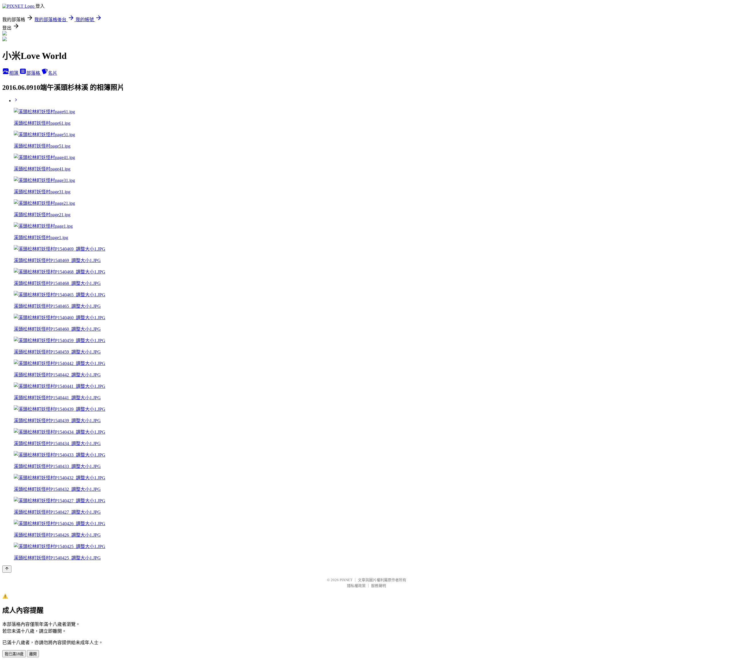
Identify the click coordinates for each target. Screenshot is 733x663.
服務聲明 (378, 585)
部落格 (33, 73)
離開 (33, 654)
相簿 (14, 73)
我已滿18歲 (14, 654)
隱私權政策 (356, 585)
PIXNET (346, 580)
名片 (52, 73)
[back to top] (6, 569)
